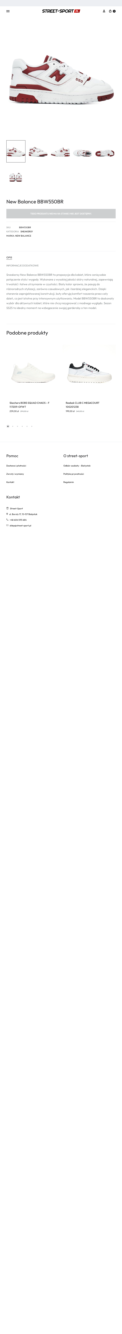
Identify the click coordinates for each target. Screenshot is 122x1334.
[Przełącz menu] (8, 11)
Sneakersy (26, 231)
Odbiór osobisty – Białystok (77, 465)
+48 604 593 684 (18, 519)
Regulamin (68, 482)
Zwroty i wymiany (15, 473)
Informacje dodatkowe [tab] (22, 265)
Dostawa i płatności (16, 465)
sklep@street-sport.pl (20, 525)
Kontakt (10, 482)
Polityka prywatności (73, 473)
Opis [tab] (9, 257)
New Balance (23, 235)
